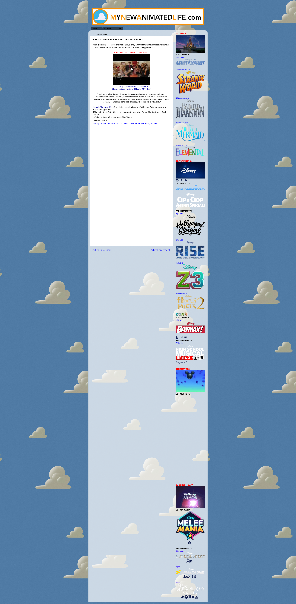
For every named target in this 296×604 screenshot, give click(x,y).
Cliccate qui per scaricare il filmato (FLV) (131, 86)
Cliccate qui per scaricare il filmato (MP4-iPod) (131, 89)
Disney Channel (100, 123)
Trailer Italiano (134, 123)
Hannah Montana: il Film (103, 107)
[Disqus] (131, 155)
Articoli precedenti (161, 250)
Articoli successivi (101, 250)
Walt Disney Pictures (149, 123)
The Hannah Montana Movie (117, 123)
